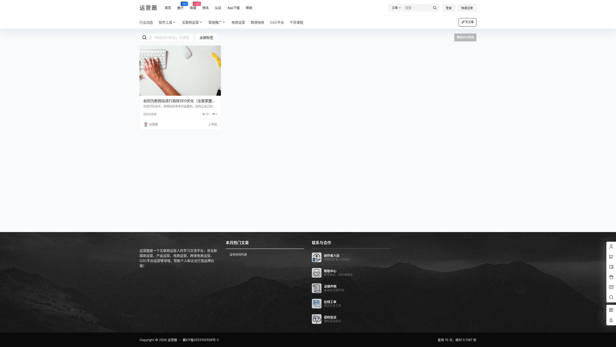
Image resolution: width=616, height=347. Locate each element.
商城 (193, 6)
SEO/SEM (149, 114)
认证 (218, 8)
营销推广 (215, 22)
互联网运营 (190, 22)
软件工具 (165, 22)
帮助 (249, 8)
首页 (168, 8)
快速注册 (467, 8)
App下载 (233, 8)
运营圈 (172, 340)
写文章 (469, 22)
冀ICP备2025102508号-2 (201, 340)
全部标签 (206, 37)
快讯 (205, 8)
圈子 (180, 6)
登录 (449, 8)
